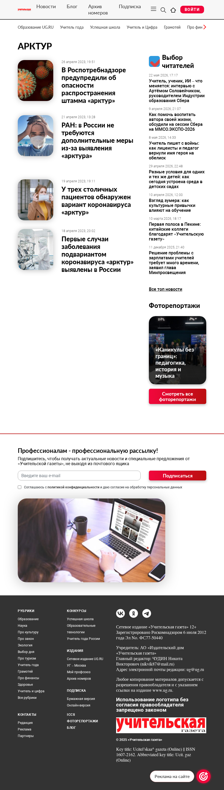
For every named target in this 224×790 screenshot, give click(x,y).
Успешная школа (105, 27)
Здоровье (25, 685)
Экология (25, 645)
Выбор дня (26, 652)
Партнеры (26, 736)
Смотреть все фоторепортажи (177, 396)
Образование (28, 619)
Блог (72, 6)
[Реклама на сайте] (203, 776)
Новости (46, 6)
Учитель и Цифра (142, 27)
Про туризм (27, 658)
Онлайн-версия (78, 705)
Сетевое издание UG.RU (85, 659)
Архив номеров (98, 9)
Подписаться (178, 476)
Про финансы (28, 678)
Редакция (25, 723)
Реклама (24, 729)
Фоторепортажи (174, 305)
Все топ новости (165, 289)
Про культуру (28, 632)
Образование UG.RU (36, 27)
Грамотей (172, 27)
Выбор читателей (178, 61)
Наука (22, 626)
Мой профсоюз (78, 672)
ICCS (71, 715)
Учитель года (72, 27)
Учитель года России (83, 639)
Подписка (130, 6)
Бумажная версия (81, 699)
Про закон (26, 639)
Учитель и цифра (31, 691)
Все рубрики (27, 698)
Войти (192, 9)
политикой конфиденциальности (73, 487)
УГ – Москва (76, 665)
